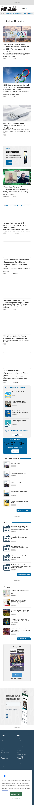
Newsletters (19, 765)
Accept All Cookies (16, 794)
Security (18, 752)
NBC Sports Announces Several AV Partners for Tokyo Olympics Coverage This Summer (16, 87)
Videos (2, 750)
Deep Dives (13, 475)
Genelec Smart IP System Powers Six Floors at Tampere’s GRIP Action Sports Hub (20, 592)
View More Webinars (24, 574)
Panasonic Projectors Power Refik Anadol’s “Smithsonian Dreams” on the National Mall (20, 620)
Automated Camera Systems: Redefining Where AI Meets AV (20, 556)
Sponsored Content (5, 752)
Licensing (19, 763)
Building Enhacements (21, 740)
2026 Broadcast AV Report (17, 483)
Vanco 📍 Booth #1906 (29, 13)
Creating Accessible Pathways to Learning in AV (19, 421)
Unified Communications (22, 754)
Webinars (13, 531)
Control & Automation (21, 744)
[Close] (30, 772)
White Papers (3, 763)
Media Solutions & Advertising (23, 761)
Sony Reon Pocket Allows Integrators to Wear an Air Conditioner (14, 125)
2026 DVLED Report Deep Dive (18, 473)
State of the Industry (5, 769)
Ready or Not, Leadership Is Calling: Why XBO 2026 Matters (20, 411)
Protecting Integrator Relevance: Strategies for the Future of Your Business (19, 537)
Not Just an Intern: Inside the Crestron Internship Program (19, 401)
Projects (13, 595)
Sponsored (6, 196)
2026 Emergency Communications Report (19, 492)
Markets (18, 748)
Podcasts (3, 744)
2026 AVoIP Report (15, 463)
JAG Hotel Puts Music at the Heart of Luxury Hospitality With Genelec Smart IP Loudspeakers (20, 630)
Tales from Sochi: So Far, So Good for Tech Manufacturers (15, 337)
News (5, 58)
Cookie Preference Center (16, 799)
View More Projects (24, 638)
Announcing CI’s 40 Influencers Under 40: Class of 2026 (19, 392)
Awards (2, 746)
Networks (19, 750)
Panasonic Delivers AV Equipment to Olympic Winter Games (15, 373)
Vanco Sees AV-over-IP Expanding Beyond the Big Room (16, 188)
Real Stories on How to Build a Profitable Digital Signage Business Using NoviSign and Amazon (21, 566)
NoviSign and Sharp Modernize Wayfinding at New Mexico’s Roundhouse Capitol (18, 601)
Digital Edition (4, 767)
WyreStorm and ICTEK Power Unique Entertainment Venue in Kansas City (20, 611)
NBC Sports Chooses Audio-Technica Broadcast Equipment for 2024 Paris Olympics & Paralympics (16, 48)
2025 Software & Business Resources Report (19, 501)
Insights (14, 405)
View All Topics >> (21, 756)
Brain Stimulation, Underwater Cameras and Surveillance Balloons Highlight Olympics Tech (16, 263)
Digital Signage (20, 746)
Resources (3, 742)
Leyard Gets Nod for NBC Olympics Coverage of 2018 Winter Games (14, 225)
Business (19, 742)
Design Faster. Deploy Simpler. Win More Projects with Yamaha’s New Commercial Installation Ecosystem (19, 528)
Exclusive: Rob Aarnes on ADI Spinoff (14, 13)
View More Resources (23, 510)
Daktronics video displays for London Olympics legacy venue (16, 301)
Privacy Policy (5, 790)
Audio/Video (19, 738)
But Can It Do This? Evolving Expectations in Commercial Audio (19, 546)
